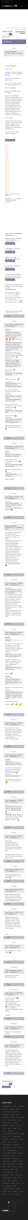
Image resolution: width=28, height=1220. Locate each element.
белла (19, 1128)
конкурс (10, 1142)
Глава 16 (7, 170)
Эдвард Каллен (6, 1117)
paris (20, 1147)
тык (9, 195)
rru (13, 1194)
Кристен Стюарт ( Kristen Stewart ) (10, 1133)
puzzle (4, 1166)
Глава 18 (7, 173)
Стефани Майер (21, 1106)
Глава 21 (7, 178)
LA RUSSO (9, 1191)
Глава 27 (7, 187)
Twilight (12, 1125)
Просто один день (9, 295)
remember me (5, 1125)
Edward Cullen (6, 1139)
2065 (19, 585)
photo (4, 1120)
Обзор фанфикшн (6, 1144)
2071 (16, 871)
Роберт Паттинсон (7, 1106)
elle (16, 1125)
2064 (7, 529)
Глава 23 (7, 181)
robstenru (5, 1194)
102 (6, 34)
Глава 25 (7, 184)
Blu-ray (4, 1128)
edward (12, 1117)
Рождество (20, 1153)
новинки (13, 1183)
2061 (16, 326)
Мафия (9, 1180)
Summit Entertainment (7, 1177)
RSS (24, 29)
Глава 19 (7, 175)
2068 (19, 756)
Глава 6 (7, 154)
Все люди (13, 1155)
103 (8, 34)
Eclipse (17, 1117)
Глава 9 (7, 159)
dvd (20, 1125)
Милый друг (11, 1109)
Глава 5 (7, 153)
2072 (16, 891)
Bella (10, 1136)
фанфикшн (8, 1186)
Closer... (16, 1172)
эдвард (14, 1128)
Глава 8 (7, 157)
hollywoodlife (6, 1147)
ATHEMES (21, 1200)
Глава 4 (7, 151)
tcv (12, 36)
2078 (19, 1047)
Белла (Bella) (15, 1180)
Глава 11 (7, 162)
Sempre (4, 1180)
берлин (11, 1175)
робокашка (14, 989)
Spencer (17, 1194)
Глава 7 (7, 156)
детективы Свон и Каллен (8, 1188)
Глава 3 (7, 150)
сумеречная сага (14, 1139)
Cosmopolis (14, 1161)
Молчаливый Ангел (9, 294)
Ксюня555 (14, 493)
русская (21, 1191)
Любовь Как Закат (15, 1144)
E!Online (9, 1120)
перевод (21, 1139)
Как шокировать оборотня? (11, 300)
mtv (10, 1122)
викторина (17, 1188)
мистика (18, 1183)
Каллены (21, 1166)
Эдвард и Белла (6, 1155)
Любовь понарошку (7, 1153)
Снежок (14, 48)
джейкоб (9, 1166)
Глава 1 (7, 146)
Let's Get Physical (6, 1161)
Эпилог (7, 192)
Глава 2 (7, 148)
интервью (5, 1122)
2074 (19, 947)
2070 (19, 837)
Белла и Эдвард (19, 1164)
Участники (18, 27)
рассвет (14, 1120)
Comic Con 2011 (18, 1175)
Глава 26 (7, 186)
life (3, 1186)
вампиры (15, 1166)
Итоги (10, 1194)
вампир (20, 1161)
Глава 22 (7, 179)
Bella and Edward (10, 1164)
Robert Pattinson (15, 1111)
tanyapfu (14, 832)
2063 (16, 498)
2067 (19, 724)
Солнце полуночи (6, 1158)
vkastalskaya (14, 1041)
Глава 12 (7, 164)
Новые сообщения (10, 27)
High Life (4, 1191)
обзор (4, 1164)
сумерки (14, 1106)
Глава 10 (7, 161)
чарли (4, 1150)
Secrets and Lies (6, 1183)
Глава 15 (7, 168)
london (4, 1131)
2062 (16, 448)
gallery (22, 1117)
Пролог (7, 145)
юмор (15, 1142)
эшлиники (14, 886)
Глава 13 (7, 165)
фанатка (14, 1186)
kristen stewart (6, 1114)
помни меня (15, 1122)
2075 (19, 972)
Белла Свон (5, 1109)
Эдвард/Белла (5, 1175)
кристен (15, 1147)
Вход (4, 1)
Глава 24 (7, 183)
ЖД (11, 1147)
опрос (18, 1155)
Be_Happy (14, 866)
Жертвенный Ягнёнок (11, 1150)
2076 (16, 994)
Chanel (15, 1177)
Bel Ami (18, 1109)
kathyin (17, 240)
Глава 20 (7, 176)
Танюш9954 (14, 967)
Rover (23, 1183)
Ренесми (20, 1120)
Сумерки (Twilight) (17, 1136)
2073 (16, 914)
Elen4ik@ (14, 522)
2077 (19, 1028)
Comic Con (5, 1136)
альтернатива (6, 1169)
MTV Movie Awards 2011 (8, 1172)
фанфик (12, 1169)
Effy (13, 198)
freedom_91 (4, 37)
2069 (19, 802)
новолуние (10, 1131)
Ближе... (17, 1169)
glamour (9, 1128)
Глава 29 (7, 190)
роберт (14, 1153)
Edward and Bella (15, 1158)
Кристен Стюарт (6, 1111)
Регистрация (9, 1)
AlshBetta (15, 1191)
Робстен (12, 1114)
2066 (19, 634)
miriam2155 (14, 1023)
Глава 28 (7, 189)
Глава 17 (7, 172)
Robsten (17, 1114)
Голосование (21, 1133)
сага (19, 1177)
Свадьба (4, 1142)
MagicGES (14, 909)
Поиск (20, 29)
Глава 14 (7, 167)
